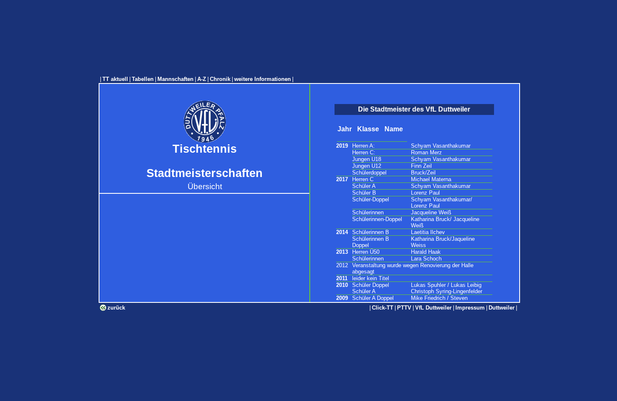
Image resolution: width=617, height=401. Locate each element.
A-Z (201, 79)
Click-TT (382, 308)
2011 (342, 278)
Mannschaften (175, 79)
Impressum (470, 308)
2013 (342, 252)
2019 (342, 146)
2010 (342, 285)
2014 (342, 232)
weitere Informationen (262, 79)
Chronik (220, 79)
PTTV (404, 308)
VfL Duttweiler (433, 308)
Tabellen (143, 79)
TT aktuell (115, 79)
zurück (116, 308)
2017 (342, 179)
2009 (342, 298)
